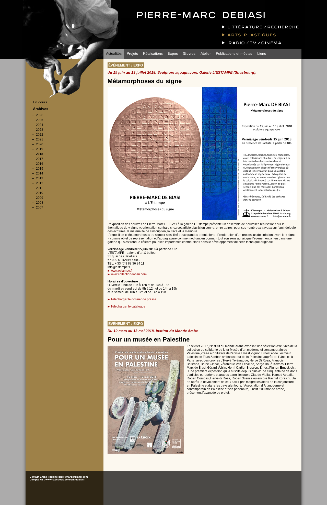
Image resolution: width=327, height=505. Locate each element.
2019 (39, 149)
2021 (39, 139)
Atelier (206, 53)
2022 (39, 134)
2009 (39, 198)
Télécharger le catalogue (128, 306)
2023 (39, 129)
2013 (39, 178)
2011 (39, 188)
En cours (39, 102)
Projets (132, 53)
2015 (39, 168)
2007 (39, 207)
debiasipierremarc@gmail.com (68, 476)
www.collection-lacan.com (129, 274)
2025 (39, 120)
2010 (39, 193)
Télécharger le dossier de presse (133, 299)
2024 (39, 125)
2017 (39, 159)
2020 (39, 144)
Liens (261, 53)
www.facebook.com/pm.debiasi (65, 479)
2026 (39, 115)
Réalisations (153, 53)
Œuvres (189, 53)
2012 (39, 183)
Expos (173, 53)
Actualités (114, 53)
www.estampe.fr (122, 270)
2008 (39, 202)
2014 (39, 173)
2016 (39, 164)
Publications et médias (234, 53)
